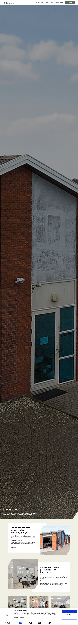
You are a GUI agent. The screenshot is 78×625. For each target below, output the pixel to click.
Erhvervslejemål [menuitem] (39, 2)
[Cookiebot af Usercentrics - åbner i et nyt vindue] (7, 623)
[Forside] (3, 7)
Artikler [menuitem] (57, 2)
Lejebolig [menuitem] (46, 2)
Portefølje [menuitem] (52, 2)
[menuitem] (70, 2)
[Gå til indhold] (76, 519)
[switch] (30, 623)
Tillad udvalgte (69, 614)
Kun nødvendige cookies (69, 618)
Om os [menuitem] (61, 2)
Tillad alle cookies (69, 611)
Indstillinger (55, 622)
